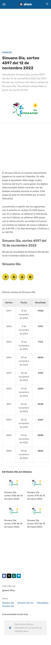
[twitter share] (9, 576)
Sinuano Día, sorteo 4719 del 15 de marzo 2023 (36, 495)
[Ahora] (25, 4)
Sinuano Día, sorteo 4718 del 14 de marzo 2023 (13, 523)
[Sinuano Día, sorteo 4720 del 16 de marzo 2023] (13, 483)
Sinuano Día (7, 52)
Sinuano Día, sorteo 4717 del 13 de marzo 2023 (36, 523)
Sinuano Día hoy (26, 603)
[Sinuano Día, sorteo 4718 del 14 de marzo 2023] (13, 511)
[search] (47, 4)
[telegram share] (19, 576)
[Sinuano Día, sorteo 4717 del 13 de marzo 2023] (36, 511)
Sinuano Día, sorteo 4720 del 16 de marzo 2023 (13, 495)
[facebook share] (4, 576)
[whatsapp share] (14, 576)
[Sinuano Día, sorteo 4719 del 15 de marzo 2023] (36, 483)
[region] (25, 28)
